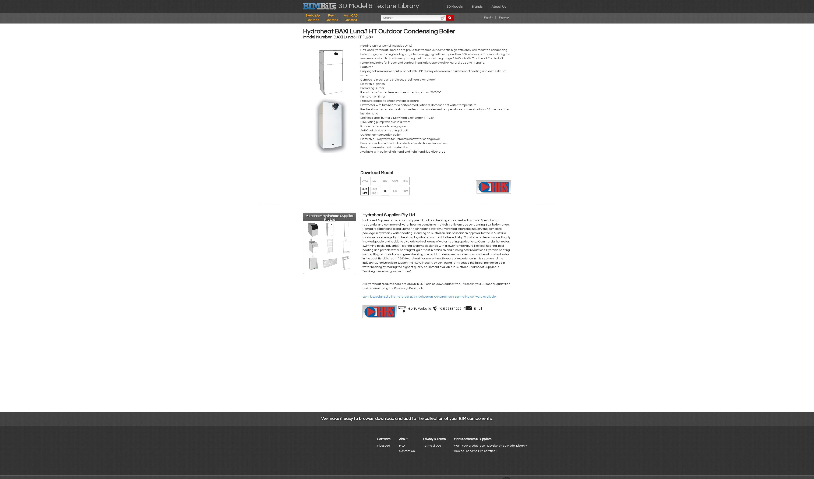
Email (478, 308)
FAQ (402, 445)
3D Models (455, 6)
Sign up (504, 17)
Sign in (488, 17)
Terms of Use (432, 445)
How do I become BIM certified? (475, 451)
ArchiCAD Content (351, 18)
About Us (499, 6)
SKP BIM (364, 191)
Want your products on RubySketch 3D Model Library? (490, 445)
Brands (477, 6)
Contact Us (407, 451)
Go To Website (419, 308)
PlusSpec (383, 445)
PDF (385, 191)
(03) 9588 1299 (450, 308)
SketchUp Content (313, 18)
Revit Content (332, 18)
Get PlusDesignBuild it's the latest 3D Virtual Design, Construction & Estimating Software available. (429, 296)
